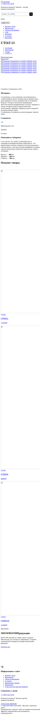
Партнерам (9, 685)
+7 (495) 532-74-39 (7, 3)
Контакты (8, 38)
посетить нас (5, 647)
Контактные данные (12, 683)
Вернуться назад (7, 57)
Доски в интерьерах (12, 30)
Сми (6, 32)
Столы (7, 52)
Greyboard (8, 48)
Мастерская (9, 28)
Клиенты (8, 34)
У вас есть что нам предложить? (16, 687)
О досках (8, 36)
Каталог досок (10, 26)
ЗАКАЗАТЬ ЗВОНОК (9, 704)
